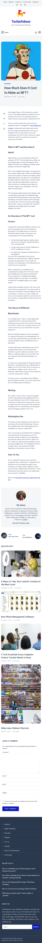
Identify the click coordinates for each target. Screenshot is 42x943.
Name (4, 776)
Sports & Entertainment (11, 850)
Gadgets (7, 837)
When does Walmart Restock (15, 728)
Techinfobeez (21, 21)
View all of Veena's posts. (21, 523)
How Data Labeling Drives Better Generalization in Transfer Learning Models (21, 876)
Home (5, 2)
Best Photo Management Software (17, 617)
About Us (11, 2)
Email (4, 784)
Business (7, 84)
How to (6, 842)
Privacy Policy (27, 2)
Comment (5, 752)
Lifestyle (7, 846)
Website (4, 793)
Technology (8, 855)
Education (7, 833)
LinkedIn (25, 520)
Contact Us (18, 2)
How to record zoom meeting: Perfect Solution (19, 889)
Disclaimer (35, 2)
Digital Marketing (9, 829)
